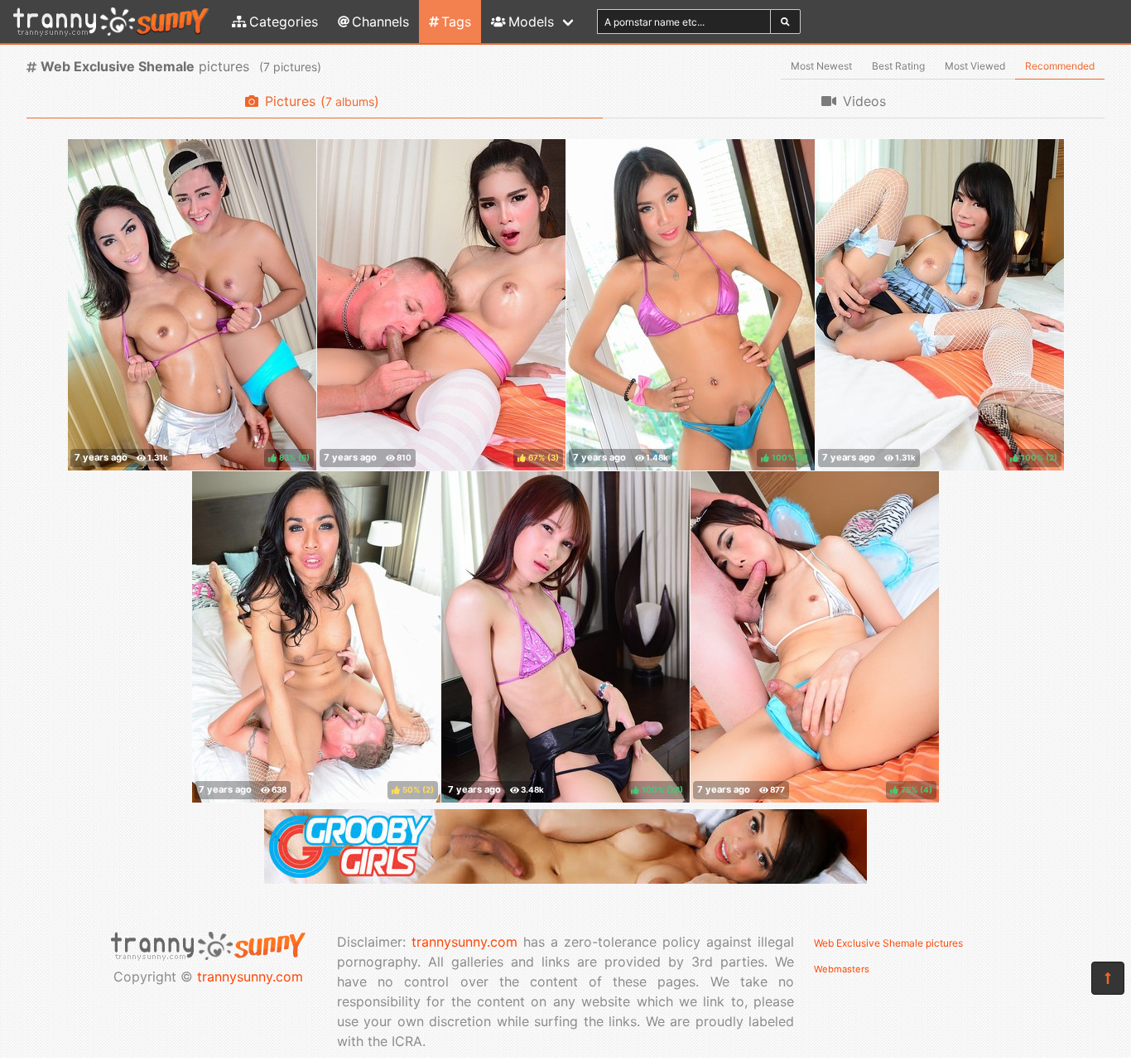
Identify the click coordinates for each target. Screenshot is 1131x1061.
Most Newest (821, 66)
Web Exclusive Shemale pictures (888, 943)
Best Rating (898, 66)
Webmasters (841, 969)
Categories (283, 21)
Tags (456, 21)
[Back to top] (1107, 978)
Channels (380, 21)
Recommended (1060, 66)
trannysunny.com (250, 976)
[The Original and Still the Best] (565, 879)
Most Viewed (975, 66)
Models (531, 21)
